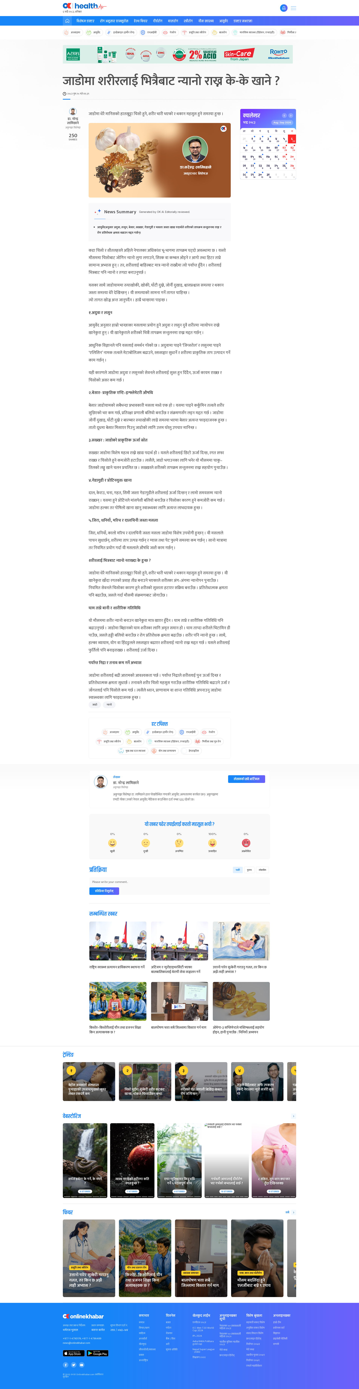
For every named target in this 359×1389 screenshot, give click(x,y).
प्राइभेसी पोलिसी (280, 1338)
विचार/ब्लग (144, 1328)
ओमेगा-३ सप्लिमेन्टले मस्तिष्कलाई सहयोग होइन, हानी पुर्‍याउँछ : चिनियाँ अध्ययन (238, 1030)
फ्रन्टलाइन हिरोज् (227, 1355)
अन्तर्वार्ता (143, 1338)
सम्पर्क (276, 1344)
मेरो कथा (223, 1350)
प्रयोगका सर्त (278, 1328)
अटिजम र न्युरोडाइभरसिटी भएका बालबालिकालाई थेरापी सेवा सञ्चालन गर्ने (175, 970)
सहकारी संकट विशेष (255, 1322)
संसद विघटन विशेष (254, 1333)
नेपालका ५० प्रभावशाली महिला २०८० (230, 1335)
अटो (167, 1344)
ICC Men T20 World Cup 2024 (203, 1329)
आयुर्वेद (223, 21)
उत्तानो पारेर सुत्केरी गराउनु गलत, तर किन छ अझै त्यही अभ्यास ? (240, 970)
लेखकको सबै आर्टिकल (247, 779)
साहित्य (142, 1333)
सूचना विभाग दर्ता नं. (119, 1325)
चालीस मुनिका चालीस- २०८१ (230, 1343)
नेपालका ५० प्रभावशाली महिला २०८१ (230, 1327)
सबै (287, 1212)
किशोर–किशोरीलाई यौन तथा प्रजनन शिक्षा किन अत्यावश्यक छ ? (115, 1030)
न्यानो (109, 705)
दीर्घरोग (157, 21)
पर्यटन (168, 1328)
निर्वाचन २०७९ (253, 1360)
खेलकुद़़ (142, 1344)
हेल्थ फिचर (141, 21)
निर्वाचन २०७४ (253, 1344)
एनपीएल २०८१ (199, 1322)
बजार (168, 1322)
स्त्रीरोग (188, 21)
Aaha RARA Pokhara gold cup (203, 1342)
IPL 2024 (197, 1336)
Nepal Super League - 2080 (203, 1350)
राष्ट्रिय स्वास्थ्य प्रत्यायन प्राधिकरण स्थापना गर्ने (117, 967)
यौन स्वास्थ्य (206, 21)
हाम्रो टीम (277, 1322)
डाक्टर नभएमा (243, 21)
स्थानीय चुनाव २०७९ (255, 1355)
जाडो (94, 705)
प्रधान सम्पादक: (98, 1325)
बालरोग (173, 21)
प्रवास (141, 1355)
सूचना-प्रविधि (171, 1349)
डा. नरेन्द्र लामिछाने (73, 121)
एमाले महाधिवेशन (254, 1366)
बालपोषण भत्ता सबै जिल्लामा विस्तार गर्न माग (178, 1028)
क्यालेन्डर (251, 115)
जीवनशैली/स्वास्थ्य (147, 1349)
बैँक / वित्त (170, 1338)
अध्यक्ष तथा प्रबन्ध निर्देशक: (74, 1325)
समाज (141, 1322)
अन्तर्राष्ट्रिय (143, 1360)
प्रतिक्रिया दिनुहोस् (104, 891)
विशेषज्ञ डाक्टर (85, 21)
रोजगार (169, 1333)
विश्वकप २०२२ (199, 1357)
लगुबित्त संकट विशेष (255, 1328)
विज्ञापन (276, 1333)
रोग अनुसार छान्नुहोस (114, 21)
